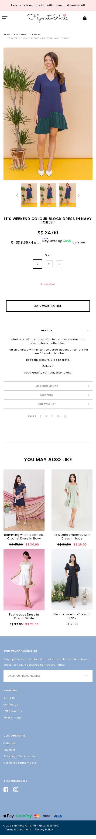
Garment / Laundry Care (19, 763)
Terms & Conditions (18, 829)
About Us (9, 698)
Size (48, 255)
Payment (9, 750)
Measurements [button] (46, 386)
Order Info (9, 743)
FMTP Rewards (12, 711)
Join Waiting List (48, 306)
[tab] (48, 330)
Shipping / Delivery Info (19, 756)
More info (78, 242)
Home (6, 34)
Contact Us (10, 704)
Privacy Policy (44, 829)
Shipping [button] (46, 395)
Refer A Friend (12, 717)
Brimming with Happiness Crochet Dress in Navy (24, 536)
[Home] (47, 18)
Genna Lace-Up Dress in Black (71, 616)
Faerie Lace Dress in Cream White (24, 616)
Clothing (20, 34)
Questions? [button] (47, 404)
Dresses (35, 34)
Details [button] (46, 330)
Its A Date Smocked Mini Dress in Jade (72, 536)
